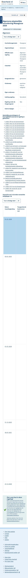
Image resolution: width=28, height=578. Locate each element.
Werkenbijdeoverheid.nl (11, 572)
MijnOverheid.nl (9, 566)
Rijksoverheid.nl (9, 568)
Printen (21, 15)
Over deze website (10, 531)
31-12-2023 (8, 422)
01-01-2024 (8, 346)
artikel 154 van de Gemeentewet (14, 134)
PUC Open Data (9, 561)
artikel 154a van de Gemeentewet (14, 136)
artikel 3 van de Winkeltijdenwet (14, 172)
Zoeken (7, 540)
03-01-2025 (8, 256)
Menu (24, 2)
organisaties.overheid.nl (13, 515)
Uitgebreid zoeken (19, 7)
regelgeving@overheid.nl (13, 521)
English (7, 536)
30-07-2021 (8, 432)
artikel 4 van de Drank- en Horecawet (15, 146)
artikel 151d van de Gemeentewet (14, 132)
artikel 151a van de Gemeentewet (14, 126)
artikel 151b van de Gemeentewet (14, 128)
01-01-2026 (8, 219)
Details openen (1, 20)
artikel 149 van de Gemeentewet (14, 121)
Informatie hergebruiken (11, 544)
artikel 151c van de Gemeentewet (14, 130)
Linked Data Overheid (11, 559)
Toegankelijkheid (9, 548)
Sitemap (7, 550)
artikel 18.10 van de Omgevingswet (15, 186)
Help (6, 538)
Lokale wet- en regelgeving (7, 7)
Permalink (14, 15)
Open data (8, 557)
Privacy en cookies (10, 546)
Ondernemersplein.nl (11, 570)
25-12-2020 (8, 484)
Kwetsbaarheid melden (11, 552)
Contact (7, 533)
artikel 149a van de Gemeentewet (14, 123)
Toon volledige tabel (10, 37)
